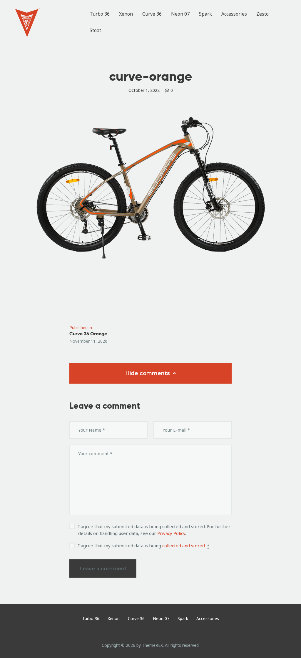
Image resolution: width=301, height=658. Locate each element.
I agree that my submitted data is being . (143, 545)
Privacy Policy (171, 533)
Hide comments (148, 373)
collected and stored (183, 545)
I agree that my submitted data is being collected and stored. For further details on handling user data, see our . (154, 529)
